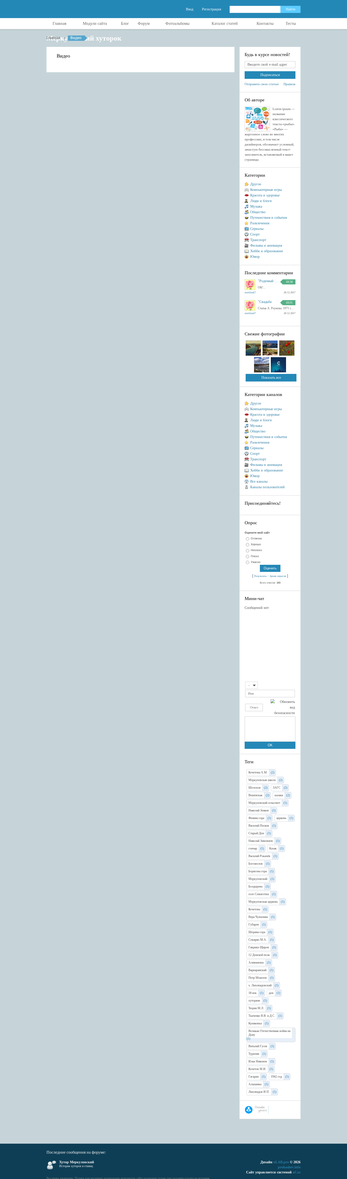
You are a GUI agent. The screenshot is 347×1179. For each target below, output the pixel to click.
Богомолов (255, 863)
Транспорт (258, 240)
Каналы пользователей (267, 487)
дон (271, 993)
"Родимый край (268, 281)
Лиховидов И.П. (259, 1092)
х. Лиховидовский (260, 985)
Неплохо (256, 550)
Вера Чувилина (258, 917)
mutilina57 (250, 292)
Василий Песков (258, 825)
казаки (279, 795)
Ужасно (255, 562)
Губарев (253, 924)
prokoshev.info (289, 1167)
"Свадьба (265, 302)
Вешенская (255, 795)
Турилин (253, 1054)
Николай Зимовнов (260, 841)
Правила (289, 84)
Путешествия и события (268, 218)
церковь (281, 818)
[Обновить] (293, 685)
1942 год (276, 1076)
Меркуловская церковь (263, 901)
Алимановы (256, 962)
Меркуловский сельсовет (264, 803)
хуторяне (254, 1000)
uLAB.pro (281, 1162)
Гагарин (253, 1076)
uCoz (297, 1172)
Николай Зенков (258, 810)
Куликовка (255, 1023)
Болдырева (255, 886)
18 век (252, 993)
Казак (273, 848)
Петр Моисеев (257, 978)
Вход (189, 9)
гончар (252, 848)
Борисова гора (257, 871)
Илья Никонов (257, 1061)
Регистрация (211, 9)
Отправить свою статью (262, 84)
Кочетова (254, 909)
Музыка (256, 206)
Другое (255, 184)
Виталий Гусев (257, 1046)
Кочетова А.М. (257, 772)
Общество (257, 212)
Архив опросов (278, 576)
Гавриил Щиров (258, 947)
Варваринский (257, 970)
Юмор (255, 257)
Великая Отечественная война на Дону (269, 1033)
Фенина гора (256, 818)
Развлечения (259, 223)
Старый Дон (256, 833)
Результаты (260, 576)
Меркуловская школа (262, 780)
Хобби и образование (266, 251)
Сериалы (256, 229)
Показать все (271, 377)
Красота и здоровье (265, 195)
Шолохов (254, 787)
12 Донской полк (259, 955)
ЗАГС (276, 787)
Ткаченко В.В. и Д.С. (261, 1016)
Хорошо (256, 544)
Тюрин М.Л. (256, 1008)
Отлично (256, 538)
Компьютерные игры (266, 190)
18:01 (289, 302)
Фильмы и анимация (266, 245)
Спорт (255, 234)
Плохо (255, 556)
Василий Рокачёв (259, 856)
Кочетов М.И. (257, 1069)
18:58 (289, 282)
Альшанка (254, 1084)
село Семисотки (258, 894)
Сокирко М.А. (257, 939)
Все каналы (258, 481)
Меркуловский (257, 879)
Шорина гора (256, 932)
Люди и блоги (261, 201)
